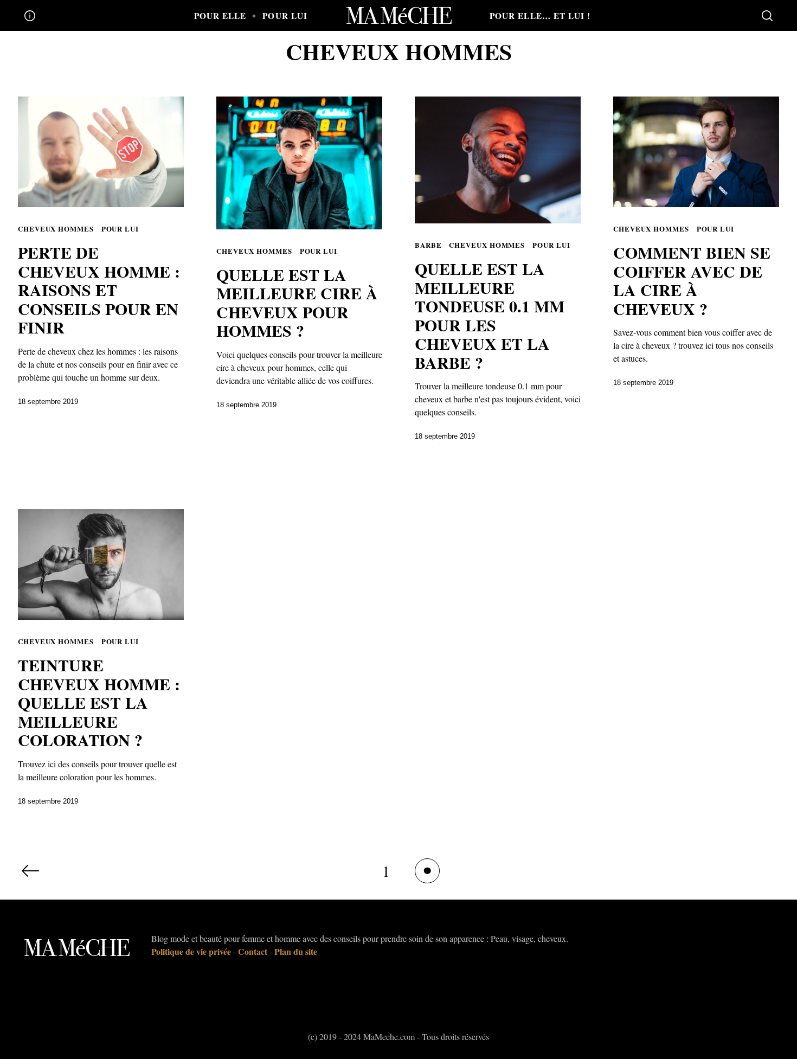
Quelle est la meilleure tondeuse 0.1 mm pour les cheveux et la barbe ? (489, 315)
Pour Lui (284, 16)
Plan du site (295, 951)
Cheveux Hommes (56, 228)
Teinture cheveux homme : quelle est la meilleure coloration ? (99, 702)
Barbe (428, 245)
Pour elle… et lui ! (540, 16)
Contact (252, 951)
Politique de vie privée (191, 951)
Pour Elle (220, 16)
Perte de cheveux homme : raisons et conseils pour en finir (99, 289)
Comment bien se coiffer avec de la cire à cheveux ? (691, 280)
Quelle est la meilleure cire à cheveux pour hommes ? (297, 302)
